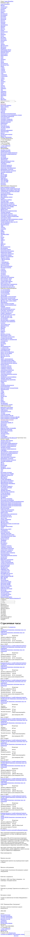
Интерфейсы (4, 543)
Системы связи (5, 201)
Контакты (3, 135)
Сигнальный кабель (6, 594)
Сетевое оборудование (6, 281)
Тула (2, 84)
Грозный (3, 23)
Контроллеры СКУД (6, 335)
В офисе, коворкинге (6, 313)
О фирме (3, 110)
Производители (5, 224)
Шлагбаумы (4, 558)
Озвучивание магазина (7, 213)
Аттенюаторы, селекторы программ (10, 191)
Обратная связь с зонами (7, 202)
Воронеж (3, 22)
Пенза (2, 60)
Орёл (2, 58)
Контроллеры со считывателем (9, 339)
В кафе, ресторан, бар (6, 316)
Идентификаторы (5, 350)
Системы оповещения (6, 172)
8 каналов (3, 270)
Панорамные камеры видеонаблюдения (11, 505)
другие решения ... (5, 223)
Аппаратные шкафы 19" (7, 422)
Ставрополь (4, 74)
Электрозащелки (5, 537)
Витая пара (3, 590)
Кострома (3, 37)
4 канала (3, 269)
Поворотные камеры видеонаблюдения (11, 504)
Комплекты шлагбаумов (7, 559)
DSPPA (2, 231)
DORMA (3, 401)
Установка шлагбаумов (7, 120)
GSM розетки (4, 410)
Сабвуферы (4, 163)
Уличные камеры (5, 257)
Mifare (2, 345)
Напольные (4, 424)
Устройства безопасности (7, 385)
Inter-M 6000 (4, 174)
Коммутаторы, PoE (6, 282)
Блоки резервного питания (8, 187)
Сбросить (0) (15, 598)
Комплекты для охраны (7, 407)
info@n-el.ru (4, 147)
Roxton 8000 (4, 176)
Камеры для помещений (7, 256)
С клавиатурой (4, 347)
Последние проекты (6, 105)
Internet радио (4, 209)
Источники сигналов (6, 472)
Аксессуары (4, 295)
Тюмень (3, 85)
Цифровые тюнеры (6, 208)
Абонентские (4, 159)
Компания (3, 104)
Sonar (2, 238)
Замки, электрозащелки (7, 359)
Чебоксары (3, 92)
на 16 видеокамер (5, 293)
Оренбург (3, 59)
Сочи (2, 73)
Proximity (3, 342)
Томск (2, 83)
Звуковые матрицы (6, 490)
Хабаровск (3, 91)
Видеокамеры (4, 248)
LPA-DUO (3, 184)
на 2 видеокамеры (5, 289)
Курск (2, 42)
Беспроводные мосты (6, 516)
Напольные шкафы (6, 583)
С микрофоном (5, 262)
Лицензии (3, 108)
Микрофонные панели (6, 197)
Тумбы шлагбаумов (6, 561)
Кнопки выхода (5, 364)
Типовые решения (5, 212)
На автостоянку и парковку (8, 320)
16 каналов (3, 271)
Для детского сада (5, 324)
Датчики (3, 412)
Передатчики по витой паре (8, 298)
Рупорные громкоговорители (8, 446)
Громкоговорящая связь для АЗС (9, 222)
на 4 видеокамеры (5, 291)
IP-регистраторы (5, 275)
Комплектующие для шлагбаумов (9, 388)
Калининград (4, 31)
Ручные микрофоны (6, 479)
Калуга (2, 33)
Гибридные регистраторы (7, 277)
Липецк (3, 44)
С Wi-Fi (3, 260)
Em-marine (3, 343)
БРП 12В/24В (4, 577)
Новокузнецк (4, 54)
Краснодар (3, 38)
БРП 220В (3, 579)
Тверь (2, 80)
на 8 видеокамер (5, 292)
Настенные (3, 425)
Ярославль (3, 99)
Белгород (3, 11)
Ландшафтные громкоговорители (9, 451)
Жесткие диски (5, 522)
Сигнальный (4, 436)
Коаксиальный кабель (6, 597)
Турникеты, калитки (6, 365)
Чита (2, 96)
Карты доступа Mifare (6, 353)
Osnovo (2, 332)
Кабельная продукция (6, 429)
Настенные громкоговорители (9, 154)
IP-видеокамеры (5, 264)
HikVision (3, 327)
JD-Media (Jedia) (5, 234)
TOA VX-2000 (4, 181)
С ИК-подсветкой (5, 259)
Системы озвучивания (6, 917)
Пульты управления (6, 519)
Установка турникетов (6, 119)
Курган (2, 41)
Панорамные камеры (6, 255)
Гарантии (3, 128)
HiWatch (3, 328)
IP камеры (3, 497)
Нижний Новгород (6, 51)
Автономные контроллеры (8, 336)
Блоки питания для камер (7, 303)
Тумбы (2, 382)
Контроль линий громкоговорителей (10, 188)
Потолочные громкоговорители (9, 152)
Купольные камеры (6, 249)
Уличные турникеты (6, 372)
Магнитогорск (4, 45)
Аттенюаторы (4, 484)
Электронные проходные (7, 370)
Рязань (2, 66)
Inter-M (2, 233)
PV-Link (3, 329)
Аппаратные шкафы (6, 581)
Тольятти (3, 81)
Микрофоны (4, 302)
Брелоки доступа (5, 354)
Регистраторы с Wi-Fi (6, 278)
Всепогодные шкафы (6, 585)
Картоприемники (5, 554)
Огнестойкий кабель (6, 591)
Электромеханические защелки (9, 363)
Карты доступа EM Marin (7, 352)
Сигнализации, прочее (7, 404)
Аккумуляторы (4, 421)
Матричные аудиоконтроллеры (9, 210)
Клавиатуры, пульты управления (9, 299)
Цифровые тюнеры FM (7, 475)
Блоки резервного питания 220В (9, 418)
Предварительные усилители (8, 170)
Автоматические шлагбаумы (8, 379)
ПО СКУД (3, 541)
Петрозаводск (4, 63)
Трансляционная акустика (7, 161)
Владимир (3, 16)
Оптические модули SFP (7, 285)
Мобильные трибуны (6, 199)
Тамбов (3, 78)
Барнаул (3, 9)
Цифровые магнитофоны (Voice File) (10, 190)
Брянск (2, 12)
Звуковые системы (5, 150)
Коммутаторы (4, 512)
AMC (2, 226)
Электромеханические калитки (9, 374)
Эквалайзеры (4, 489)
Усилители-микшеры (6, 166)
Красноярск (4, 40)
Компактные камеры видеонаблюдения (11, 502)
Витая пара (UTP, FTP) (7, 430)
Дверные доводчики (6, 378)
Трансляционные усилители (8, 457)
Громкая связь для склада (7, 220)
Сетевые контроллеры (6, 338)
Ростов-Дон (4, 396)
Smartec (3, 394)
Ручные (3, 198)
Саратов (3, 70)
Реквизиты (3, 109)
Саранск (3, 69)
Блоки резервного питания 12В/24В (10, 417)
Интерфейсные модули (7, 573)
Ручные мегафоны (5, 192)
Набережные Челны (6, 49)
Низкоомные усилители (7, 169)
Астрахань (3, 8)
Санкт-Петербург (8, 1)
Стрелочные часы (5, 570)
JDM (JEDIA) (4, 179)
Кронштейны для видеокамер (8, 296)
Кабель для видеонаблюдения (8, 305)
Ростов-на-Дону (5, 65)
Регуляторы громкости (6, 486)
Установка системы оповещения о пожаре (12, 219)
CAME (2, 392)
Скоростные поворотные (7, 253)
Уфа (2, 89)
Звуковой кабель (5, 433)
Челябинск (3, 94)
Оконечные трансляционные (8, 168)
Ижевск (3, 27)
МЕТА (2, 173)
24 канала (3, 273)
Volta (2, 242)
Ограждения (4, 375)
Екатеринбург (4, 24)
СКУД (2, 527)
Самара (2, 67)
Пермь (2, 62)
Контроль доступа (5, 334)
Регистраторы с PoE (6, 280)
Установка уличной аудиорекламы (10, 216)
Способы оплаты (5, 126)
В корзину (3, 645)
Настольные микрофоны (7, 480)
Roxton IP (3, 177)
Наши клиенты (5, 106)
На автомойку (4, 318)
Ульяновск (3, 88)
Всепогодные (4, 426)
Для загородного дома (6, 317)
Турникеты (3, 544)
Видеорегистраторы (6, 267)
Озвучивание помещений (7, 116)
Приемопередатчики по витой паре (10, 523)
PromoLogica (12, 933)
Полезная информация (6, 130)
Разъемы (3, 306)
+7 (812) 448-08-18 (5, 145)
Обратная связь (5, 131)
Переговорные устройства (7, 204)
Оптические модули (6, 515)
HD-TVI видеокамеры (6, 266)
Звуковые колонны (5, 162)
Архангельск (4, 6)
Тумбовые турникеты (6, 368)
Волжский (3, 19)
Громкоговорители (5, 151)
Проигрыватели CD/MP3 (7, 206)
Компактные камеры (6, 252)
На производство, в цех (7, 311)
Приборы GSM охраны (7, 408)
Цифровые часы (5, 569)
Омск (2, 56)
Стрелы (3, 383)
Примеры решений (6, 122)
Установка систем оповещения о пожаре (11, 115)
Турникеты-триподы (6, 367)
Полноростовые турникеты (8, 552)
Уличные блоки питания (7, 419)
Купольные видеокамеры (7, 500)
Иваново (3, 26)
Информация (4, 123)
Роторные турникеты (6, 371)
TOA (2, 241)
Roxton (2, 237)
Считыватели (4, 341)
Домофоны (3, 540)
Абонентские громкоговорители (9, 453)
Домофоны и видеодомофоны (8, 377)
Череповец (3, 95)
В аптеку (3, 323)
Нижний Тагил (5, 52)
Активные (3, 156)
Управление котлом (6, 411)
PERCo (2, 393)
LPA (2, 235)
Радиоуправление (5, 386)
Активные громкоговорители (8, 448)
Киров (2, 36)
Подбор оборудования (6, 134)
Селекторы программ (6, 487)
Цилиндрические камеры (7, 251)
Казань (2, 30)
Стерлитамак (4, 76)
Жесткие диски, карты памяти (8, 300)
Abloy (2, 390)
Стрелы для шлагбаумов (7, 562)
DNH (2, 230)
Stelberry (3, 239)
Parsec (2, 400)
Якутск (2, 98)
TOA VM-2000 (4, 180)
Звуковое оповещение (6, 916)
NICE (2, 399)
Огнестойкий (4, 432)
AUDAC (3, 227)
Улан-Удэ (3, 87)
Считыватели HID (5, 349)
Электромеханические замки (8, 361)
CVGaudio (3, 228)
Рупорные (3, 155)
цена (10, 627)
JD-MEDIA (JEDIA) (6, 468)
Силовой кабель (5, 595)
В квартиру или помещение (8, 321)
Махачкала (3, 47)
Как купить (4, 124)
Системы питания (5, 414)
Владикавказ (4, 15)
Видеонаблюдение (5, 246)
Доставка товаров (5, 127)
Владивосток (4, 13)
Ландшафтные (4, 158)
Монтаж (3, 112)
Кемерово (3, 34)
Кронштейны (4, 520)
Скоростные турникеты (7, 549)
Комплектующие (5, 566)
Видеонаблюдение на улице (8, 314)
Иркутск (3, 29)
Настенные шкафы (5, 584)
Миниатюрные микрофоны (8, 483)
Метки (2, 357)
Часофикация (4, 403)
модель (13, 627)
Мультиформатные (5, 346)
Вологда (3, 20)
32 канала (3, 274)
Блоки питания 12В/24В (7, 415)
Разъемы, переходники (7, 526)
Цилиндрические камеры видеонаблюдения (12, 501)
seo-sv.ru (16, 935)
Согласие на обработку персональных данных (13, 934)
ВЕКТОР (3, 244)
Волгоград (3, 18)
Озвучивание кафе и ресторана (9, 215)
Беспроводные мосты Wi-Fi (8, 287)
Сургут (2, 77)
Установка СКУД (5, 117)
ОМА (2, 397)
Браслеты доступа (5, 356)
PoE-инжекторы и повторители (9, 284)
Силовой (3, 435)
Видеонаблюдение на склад (8, 309)
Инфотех (3, 331)
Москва (3, 5)
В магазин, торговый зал (7, 310)
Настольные (4, 195)
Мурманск (3, 48)
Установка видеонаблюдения (8, 113)
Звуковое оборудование (7, 440)
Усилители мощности (6, 165)
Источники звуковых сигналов (9, 205)
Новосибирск (4, 55)
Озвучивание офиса (6, 217)
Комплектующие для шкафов (8, 428)
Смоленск (3, 72)
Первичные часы (5, 572)
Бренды (3, 133)
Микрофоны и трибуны (7, 194)
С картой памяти (5, 263)
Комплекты (4, 381)
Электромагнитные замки (7, 360)
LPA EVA (3, 183)
